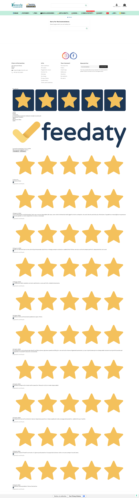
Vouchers (63, 74)
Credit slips (64, 70)
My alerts (63, 78)
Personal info (64, 65)
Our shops (43, 76)
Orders (62, 67)
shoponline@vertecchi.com (20, 70)
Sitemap (43, 74)
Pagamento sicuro (46, 70)
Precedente (16, 151)
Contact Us (44, 72)
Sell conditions (45, 65)
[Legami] (107, 13)
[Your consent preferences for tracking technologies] (136, 495)
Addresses (63, 72)
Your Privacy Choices (75, 496)
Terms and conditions (47, 82)
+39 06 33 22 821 (18, 72)
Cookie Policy (44, 80)
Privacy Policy (45, 78)
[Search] (86, 5)
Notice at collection (60, 496)
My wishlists (64, 76)
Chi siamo (43, 67)
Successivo (23, 151)
